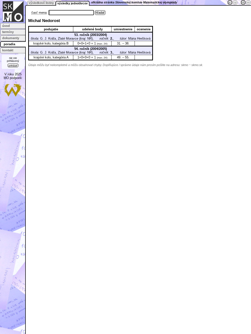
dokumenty (10, 38)
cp (235, 2)
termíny (8, 32)
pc (230, 2)
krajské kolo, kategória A (51, 57)
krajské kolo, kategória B (51, 43)
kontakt (7, 50)
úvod (6, 26)
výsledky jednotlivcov (72, 3)
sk (243, 2)
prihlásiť (13, 65)
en (248, 2)
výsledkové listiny (41, 3)
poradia (9, 44)
